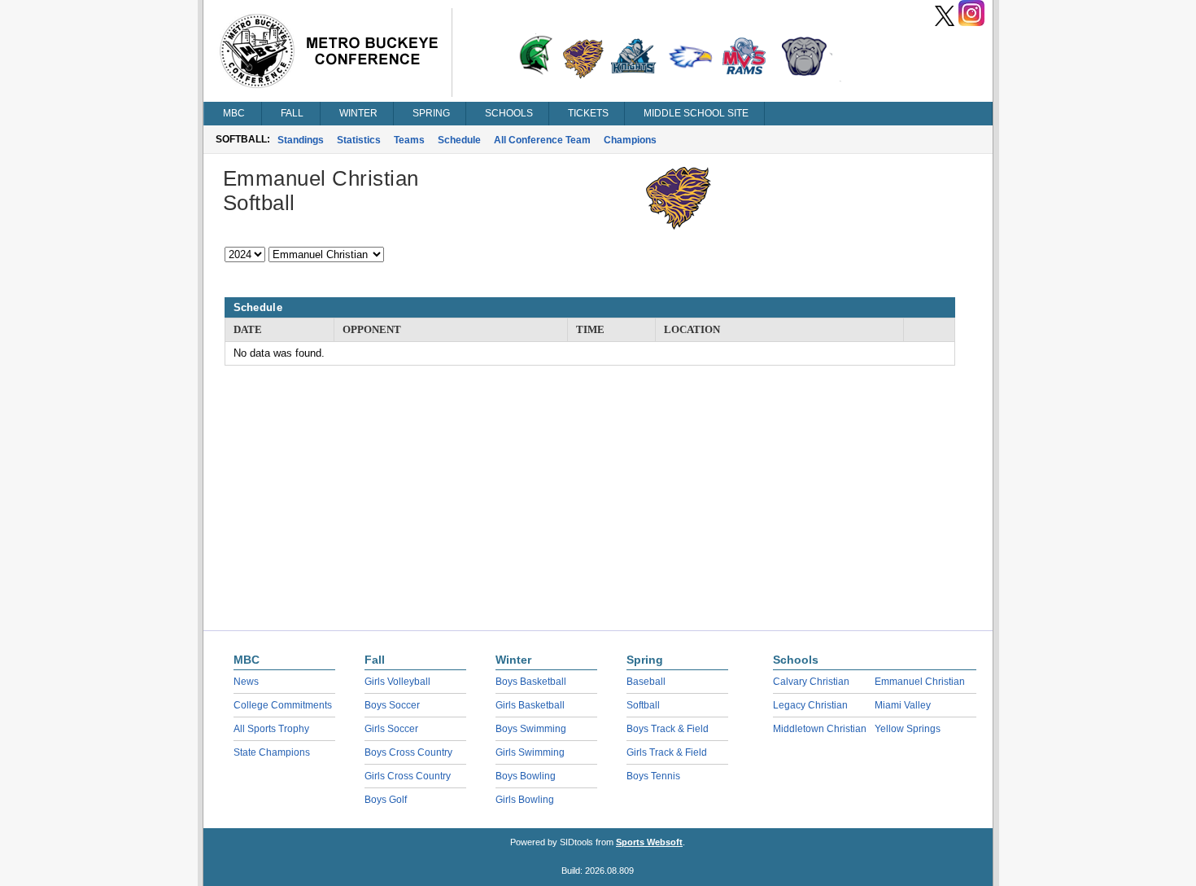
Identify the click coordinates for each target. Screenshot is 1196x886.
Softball (643, 705)
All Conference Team (542, 140)
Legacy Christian (810, 705)
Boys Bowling (525, 776)
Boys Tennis (653, 776)
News (246, 681)
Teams (409, 140)
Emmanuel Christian (920, 681)
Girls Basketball (530, 705)
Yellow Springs (908, 729)
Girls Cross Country (407, 776)
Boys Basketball (530, 681)
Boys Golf (385, 799)
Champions (630, 140)
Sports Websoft (649, 842)
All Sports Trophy (271, 729)
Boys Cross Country (408, 752)
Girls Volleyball (397, 681)
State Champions (272, 752)
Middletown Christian (819, 729)
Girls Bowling (524, 799)
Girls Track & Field (666, 752)
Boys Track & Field (667, 729)
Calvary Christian (811, 681)
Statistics (359, 140)
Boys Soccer (392, 705)
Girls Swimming (530, 752)
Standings (300, 140)
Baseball (646, 681)
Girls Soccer (391, 729)
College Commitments (283, 705)
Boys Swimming (530, 729)
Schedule (459, 140)
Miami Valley (903, 705)
